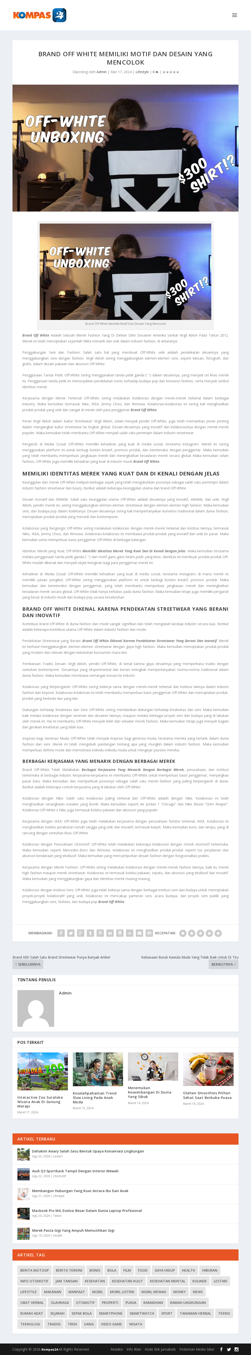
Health (57, 1235)
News (198, 1291)
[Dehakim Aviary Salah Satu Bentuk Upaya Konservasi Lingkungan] (23, 1154)
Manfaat (76, 1291)
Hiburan (209, 1270)
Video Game (111, 1324)
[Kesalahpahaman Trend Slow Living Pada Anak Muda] (98, 1069)
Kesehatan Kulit (127, 1281)
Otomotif (59, 1176)
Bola (111, 1270)
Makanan (52, 1291)
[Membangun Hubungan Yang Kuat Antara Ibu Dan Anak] (23, 1194)
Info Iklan (133, 1349)
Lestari (58, 1156)
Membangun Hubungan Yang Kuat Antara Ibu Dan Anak (80, 1190)
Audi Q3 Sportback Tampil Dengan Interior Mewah (75, 1171)
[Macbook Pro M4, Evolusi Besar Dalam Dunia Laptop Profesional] (23, 1214)
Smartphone (111, 1313)
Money (179, 1291)
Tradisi (54, 1324)
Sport (167, 1313)
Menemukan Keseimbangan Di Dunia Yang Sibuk (150, 1092)
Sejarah (57, 1313)
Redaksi (117, 1349)
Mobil (97, 1291)
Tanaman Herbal (195, 1313)
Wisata (135, 1324)
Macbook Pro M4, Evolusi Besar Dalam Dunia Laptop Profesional (87, 1210)
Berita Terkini (69, 1270)
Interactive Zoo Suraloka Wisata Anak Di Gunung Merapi (40, 1101)
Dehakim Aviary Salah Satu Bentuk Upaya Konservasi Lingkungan (88, 1151)
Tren (72, 1324)
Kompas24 (50, 1349)
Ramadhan (153, 1302)
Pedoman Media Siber (196, 1349)
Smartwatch (142, 1313)
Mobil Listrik (122, 1291)
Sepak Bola (82, 1313)
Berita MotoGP (34, 1270)
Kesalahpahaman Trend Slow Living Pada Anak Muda (95, 1097)
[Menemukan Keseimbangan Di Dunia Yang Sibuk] (153, 1066)
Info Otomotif (34, 1281)
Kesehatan (95, 1281)
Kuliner (199, 1281)
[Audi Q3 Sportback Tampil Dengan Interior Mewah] (23, 1174)
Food (143, 1270)
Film (127, 1270)
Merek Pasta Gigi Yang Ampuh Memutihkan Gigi (73, 1230)
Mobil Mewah (153, 1291)
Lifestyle (142, 71)
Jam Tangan (66, 1281)
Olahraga (60, 1302)
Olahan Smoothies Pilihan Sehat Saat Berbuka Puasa (207, 1095)
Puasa (131, 1302)
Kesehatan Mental (167, 1281)
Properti (110, 1302)
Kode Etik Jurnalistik (160, 1349)
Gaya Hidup (165, 1270)
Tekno (57, 1216)
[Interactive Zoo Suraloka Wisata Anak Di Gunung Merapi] (42, 1071)
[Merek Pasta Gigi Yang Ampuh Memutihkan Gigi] (23, 1234)
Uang (89, 1324)
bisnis (94, 1270)
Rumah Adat (31, 1313)
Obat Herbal (32, 1302)
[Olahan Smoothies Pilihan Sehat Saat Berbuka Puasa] (208, 1069)
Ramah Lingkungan (188, 1302)
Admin (102, 71)
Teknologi (30, 1324)
